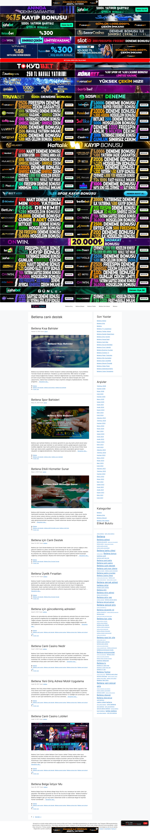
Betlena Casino (100, 570)
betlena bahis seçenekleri (103, 548)
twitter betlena (111, 711)
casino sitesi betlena (104, 702)
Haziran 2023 (101, 455)
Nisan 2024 (100, 428)
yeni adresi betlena (101, 713)
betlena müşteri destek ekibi (102, 629)
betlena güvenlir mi (101, 612)
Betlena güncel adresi (105, 602)
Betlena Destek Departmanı (105, 334)
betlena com (112, 577)
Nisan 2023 (100, 460)
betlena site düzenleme (101, 654)
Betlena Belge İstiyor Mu (46, 784)
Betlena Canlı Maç (102, 342)
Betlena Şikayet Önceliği (104, 363)
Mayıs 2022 (100, 476)
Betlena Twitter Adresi (104, 331)
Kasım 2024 (100, 410)
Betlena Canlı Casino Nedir (48, 646)
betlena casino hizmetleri (111, 570)
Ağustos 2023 (101, 450)
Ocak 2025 (100, 404)
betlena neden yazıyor (101, 640)
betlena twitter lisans (101, 674)
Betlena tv (101, 663)
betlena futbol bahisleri (101, 579)
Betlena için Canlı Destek (47, 540)
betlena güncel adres (111, 600)
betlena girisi (102, 585)
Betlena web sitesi (112, 674)
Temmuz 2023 (101, 452)
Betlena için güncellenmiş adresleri (53, 609)
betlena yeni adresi (111, 678)
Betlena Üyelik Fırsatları (46, 573)
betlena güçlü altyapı (49, 387)
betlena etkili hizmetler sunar (51, 528)
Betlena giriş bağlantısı (102, 595)
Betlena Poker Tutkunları (104, 355)
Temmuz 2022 (101, 471)
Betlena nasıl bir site (106, 637)
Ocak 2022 (100, 487)
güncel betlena (114, 708)
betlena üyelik (101, 692)
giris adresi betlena (101, 704)
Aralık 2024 (100, 407)
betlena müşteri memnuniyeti (104, 633)
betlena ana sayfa (102, 542)
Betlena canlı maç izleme (107, 568)
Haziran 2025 (101, 396)
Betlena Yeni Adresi (104, 306)
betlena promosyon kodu (105, 650)
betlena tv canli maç (103, 665)
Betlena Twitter (91, 306)
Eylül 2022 (100, 466)
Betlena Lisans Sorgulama (105, 371)
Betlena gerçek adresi (60, 632)
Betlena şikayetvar (104, 698)
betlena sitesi (47, 457)
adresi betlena (100, 533)
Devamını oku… (44, 382)
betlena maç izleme (103, 625)
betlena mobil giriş (64, 528)
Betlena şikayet (104, 695)
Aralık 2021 (100, 490)
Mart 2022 (100, 482)
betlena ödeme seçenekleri (103, 690)
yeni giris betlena (112, 713)
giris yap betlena (109, 706)
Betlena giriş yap (104, 597)
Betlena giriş (101, 590)
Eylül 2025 (100, 394)
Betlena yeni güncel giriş (106, 684)
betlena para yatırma (103, 642)
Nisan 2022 (100, 479)
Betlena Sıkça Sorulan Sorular (51, 561)
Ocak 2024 (100, 436)
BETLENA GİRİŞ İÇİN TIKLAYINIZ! (75, 60)
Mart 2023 (100, 463)
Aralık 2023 (100, 439)
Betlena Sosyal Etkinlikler (104, 345)
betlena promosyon (112, 648)
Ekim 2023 (100, 444)
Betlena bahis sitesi (106, 550)
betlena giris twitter (103, 587)
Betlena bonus (110, 553)
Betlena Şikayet (80, 306)
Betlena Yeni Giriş (102, 680)
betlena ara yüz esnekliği (113, 542)
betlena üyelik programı (110, 692)
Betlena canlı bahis (104, 560)
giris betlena (111, 704)
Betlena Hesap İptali (103, 339)
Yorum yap (36, 389)
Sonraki (38, 817)
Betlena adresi (103, 539)
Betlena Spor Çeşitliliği (104, 361)
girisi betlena (100, 706)
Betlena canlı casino (38, 632)
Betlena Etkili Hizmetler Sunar (50, 469)
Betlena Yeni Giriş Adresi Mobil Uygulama (57, 681)
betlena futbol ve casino (111, 579)
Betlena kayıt (100, 614)
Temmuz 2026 (101, 386)
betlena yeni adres (101, 678)
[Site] (37, 105)
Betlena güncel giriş (72, 632)
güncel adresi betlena (103, 708)
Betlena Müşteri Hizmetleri (103, 631)
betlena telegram (103, 661)
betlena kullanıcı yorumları (102, 621)
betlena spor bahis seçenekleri (103, 656)
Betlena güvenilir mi (105, 610)
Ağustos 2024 (101, 418)
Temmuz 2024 (101, 420)
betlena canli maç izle (103, 558)
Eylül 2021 (100, 498)
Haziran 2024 (101, 423)
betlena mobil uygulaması (103, 627)
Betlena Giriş (69, 306)
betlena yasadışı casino (112, 676)
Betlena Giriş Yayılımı (103, 337)
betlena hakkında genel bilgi (112, 612)
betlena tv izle (101, 669)
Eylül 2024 (100, 415)
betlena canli (101, 556)
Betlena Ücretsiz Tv (103, 353)
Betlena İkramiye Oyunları (105, 350)
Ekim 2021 (100, 495)
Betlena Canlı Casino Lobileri (49, 716)
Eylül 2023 (100, 447)
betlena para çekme (102, 644)
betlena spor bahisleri (57, 457)
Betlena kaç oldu (104, 618)
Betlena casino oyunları (106, 573)
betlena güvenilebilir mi (101, 607)
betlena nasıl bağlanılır (101, 635)
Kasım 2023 (100, 442)
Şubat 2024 (100, 434)
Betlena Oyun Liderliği (104, 347)
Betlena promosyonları (106, 652)
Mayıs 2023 (100, 458)
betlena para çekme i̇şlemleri (102, 646)
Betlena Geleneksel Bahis (105, 368)
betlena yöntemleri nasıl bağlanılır (103, 688)
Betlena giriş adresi (105, 592)
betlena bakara (100, 553)
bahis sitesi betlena (109, 533)
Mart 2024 (100, 431)
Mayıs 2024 (100, 426)
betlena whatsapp (102, 676)
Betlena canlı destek (38, 387)
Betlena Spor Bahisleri (45, 399)
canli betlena (100, 700)
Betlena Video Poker (103, 366)
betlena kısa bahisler (60, 387)
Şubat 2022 (100, 484)
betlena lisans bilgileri (102, 623)
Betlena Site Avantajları (104, 358)
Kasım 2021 (100, 492)
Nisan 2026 (100, 391)
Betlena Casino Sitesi (105, 575)
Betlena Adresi (101, 321)
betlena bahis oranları (102, 546)
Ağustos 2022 (101, 468)
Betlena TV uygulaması (104, 329)
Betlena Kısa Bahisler (44, 328)
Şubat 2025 (100, 402)
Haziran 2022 (101, 474)
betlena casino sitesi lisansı (102, 577)
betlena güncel (100, 599)
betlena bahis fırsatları (108, 544)
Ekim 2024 (100, 412)
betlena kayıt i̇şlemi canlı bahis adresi (104, 616)
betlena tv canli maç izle (103, 667)
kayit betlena (101, 711)
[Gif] (75, 145)
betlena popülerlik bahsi (101, 648)
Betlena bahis (100, 544)
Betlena (115, 306)
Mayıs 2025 (100, 399)
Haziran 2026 (101, 388)
